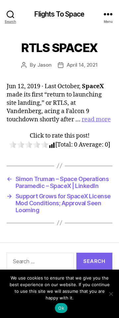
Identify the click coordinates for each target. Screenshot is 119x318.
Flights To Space (59, 14)
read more (96, 119)
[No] (110, 293)
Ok (61, 308)
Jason (44, 65)
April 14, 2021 (82, 65)
